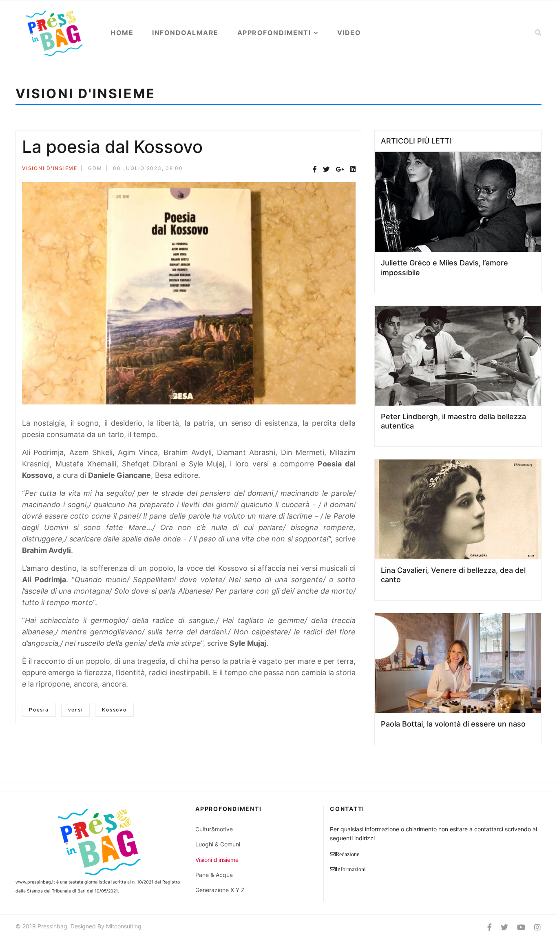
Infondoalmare (185, 33)
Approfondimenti (274, 33)
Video (349, 33)
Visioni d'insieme (49, 168)
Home (122, 33)
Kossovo (114, 710)
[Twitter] (326, 169)
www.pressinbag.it (35, 882)
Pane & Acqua (214, 874)
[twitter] (504, 927)
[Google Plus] (340, 169)
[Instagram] (537, 927)
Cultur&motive (214, 829)
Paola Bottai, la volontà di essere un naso (453, 724)
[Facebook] (315, 169)
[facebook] (489, 927)
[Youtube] (521, 927)
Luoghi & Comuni (217, 844)
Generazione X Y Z (220, 889)
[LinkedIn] (353, 169)
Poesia (39, 710)
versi (75, 710)
